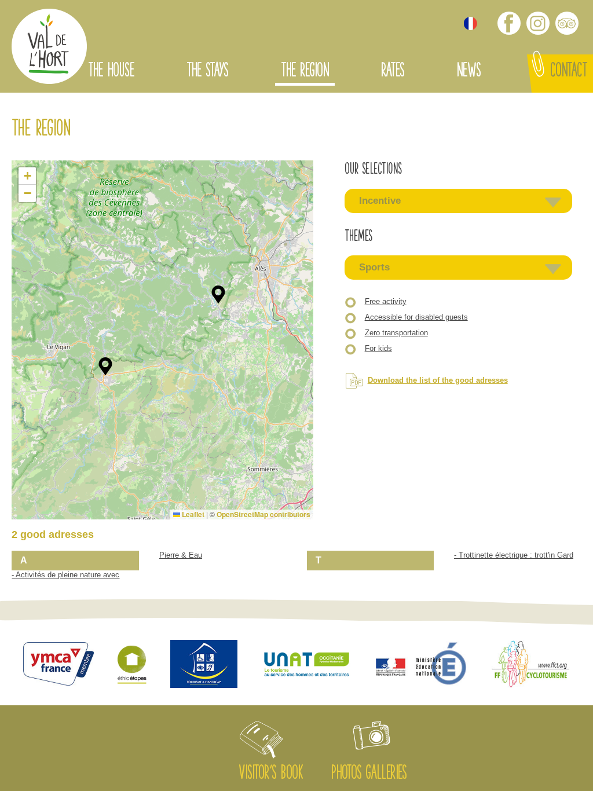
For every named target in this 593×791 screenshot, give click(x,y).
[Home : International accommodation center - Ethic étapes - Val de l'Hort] (49, 48)
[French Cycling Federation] (530, 665)
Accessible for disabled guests (416, 317)
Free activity (386, 301)
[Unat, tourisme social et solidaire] (307, 665)
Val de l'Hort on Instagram (538, 23)
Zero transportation (396, 332)
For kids (378, 348)
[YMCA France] (58, 665)
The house (111, 72)
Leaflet (192, 514)
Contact (568, 72)
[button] (105, 366)
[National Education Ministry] (422, 665)
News (468, 72)
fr (470, 23)
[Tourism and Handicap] (203, 665)
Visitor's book (271, 774)
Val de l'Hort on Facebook (509, 23)
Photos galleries (369, 774)
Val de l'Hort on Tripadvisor (567, 23)
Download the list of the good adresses (438, 380)
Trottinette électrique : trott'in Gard (516, 555)
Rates (392, 72)
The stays (207, 72)
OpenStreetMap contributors (263, 514)
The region (305, 72)
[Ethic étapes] (132, 665)
